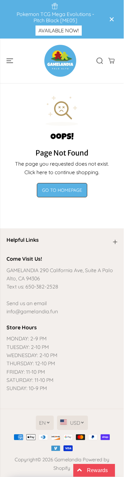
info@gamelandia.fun (32, 311)
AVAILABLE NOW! (58, 30)
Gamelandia (67, 459)
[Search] (100, 61)
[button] (10, 61)
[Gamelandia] (60, 60)
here (41, 172)
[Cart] (111, 61)
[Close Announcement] (111, 19)
